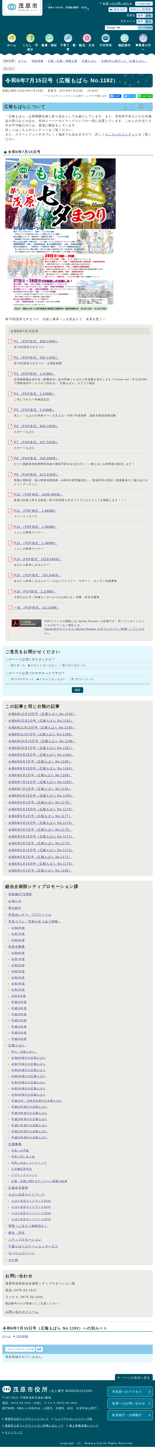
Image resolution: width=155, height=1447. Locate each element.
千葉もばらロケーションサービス (33, 1246)
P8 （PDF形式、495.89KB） (36, 458)
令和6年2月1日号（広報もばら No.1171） (40, 857)
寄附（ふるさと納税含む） (28, 1226)
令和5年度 (18, 971)
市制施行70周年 (20, 894)
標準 (140, 15)
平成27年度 (19, 1020)
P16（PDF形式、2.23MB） (35, 591)
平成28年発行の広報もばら (29, 1119)
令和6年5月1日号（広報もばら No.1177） (40, 816)
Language (144, 3)
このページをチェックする (20, 1349)
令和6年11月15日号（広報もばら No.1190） (42, 727)
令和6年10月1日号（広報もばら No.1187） (41, 748)
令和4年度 (18, 977)
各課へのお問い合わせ (117, 3)
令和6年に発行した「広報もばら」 (124, 61)
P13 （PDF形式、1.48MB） (35, 543)
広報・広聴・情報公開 (62, 61)
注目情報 (22, 1336)
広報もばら (89, 61)
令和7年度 (18, 934)
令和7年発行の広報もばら (28, 1064)
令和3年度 (18, 983)
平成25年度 (19, 1032)
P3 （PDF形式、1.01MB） (34, 373)
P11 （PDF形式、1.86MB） (35, 510)
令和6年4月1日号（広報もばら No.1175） (40, 829)
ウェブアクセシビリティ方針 (73, 1418)
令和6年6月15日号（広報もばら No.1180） (41, 795)
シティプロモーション (25, 1239)
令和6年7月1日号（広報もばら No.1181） (40, 788)
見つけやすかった (23, 679)
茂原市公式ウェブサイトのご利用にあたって (34, 1425)
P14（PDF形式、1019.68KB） (38, 559)
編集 (39, 1349)
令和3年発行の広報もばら (28, 1088)
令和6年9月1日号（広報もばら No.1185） (40, 761)
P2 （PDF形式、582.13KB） (36, 357)
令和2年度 (18, 989)
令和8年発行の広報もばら (28, 1057)
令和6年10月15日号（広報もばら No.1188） (42, 741)
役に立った (18, 665)
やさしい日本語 (141, 9)
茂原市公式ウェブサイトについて (27, 1418)
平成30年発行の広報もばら (29, 1106)
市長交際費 (16, 946)
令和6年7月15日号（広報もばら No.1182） (41, 782)
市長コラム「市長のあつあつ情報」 (35, 921)
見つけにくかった (83, 679)
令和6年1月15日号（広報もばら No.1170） (41, 863)
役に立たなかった (74, 665)
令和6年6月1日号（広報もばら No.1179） (40, 802)
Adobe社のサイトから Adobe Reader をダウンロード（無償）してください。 (94, 631)
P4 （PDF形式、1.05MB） (34, 393)
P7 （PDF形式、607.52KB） (36, 442)
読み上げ (120, 9)
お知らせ (15, 901)
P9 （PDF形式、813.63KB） (36, 474)
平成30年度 (19, 1002)
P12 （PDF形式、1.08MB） (35, 526)
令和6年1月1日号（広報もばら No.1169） (40, 870)
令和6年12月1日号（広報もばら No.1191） (41, 720)
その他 (13, 1260)
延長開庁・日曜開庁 (127, 1415)
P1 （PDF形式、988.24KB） (36, 341)
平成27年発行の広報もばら (29, 1125)
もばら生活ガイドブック (26, 1194)
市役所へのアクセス (127, 1391)
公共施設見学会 (21, 1169)
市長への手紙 (20, 1150)
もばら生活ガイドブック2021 (31, 1207)
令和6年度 (18, 940)
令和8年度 (18, 928)
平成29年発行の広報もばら (29, 1113)
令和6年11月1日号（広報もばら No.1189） (41, 734)
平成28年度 (19, 1014)
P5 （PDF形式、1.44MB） (34, 410)
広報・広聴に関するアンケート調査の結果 (39, 1181)
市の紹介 (15, 907)
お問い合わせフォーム (22, 1311)
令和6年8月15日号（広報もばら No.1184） (41, 768)
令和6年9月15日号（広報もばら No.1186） (41, 754)
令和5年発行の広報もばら (28, 1076)
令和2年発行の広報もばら (28, 1094)
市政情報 (37, 61)
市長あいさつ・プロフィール (30, 914)
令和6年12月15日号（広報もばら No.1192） (42, 714)
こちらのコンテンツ (123, 134)
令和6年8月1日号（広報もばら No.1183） (40, 775)
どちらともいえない (44, 665)
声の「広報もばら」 (24, 1051)
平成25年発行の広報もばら (29, 1137)
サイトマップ (13, 1432)
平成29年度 (19, 1008)
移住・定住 (16, 1232)
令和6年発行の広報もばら (28, 1070)
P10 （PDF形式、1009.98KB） (38, 494)
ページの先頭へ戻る (136, 1377)
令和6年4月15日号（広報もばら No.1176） (41, 823)
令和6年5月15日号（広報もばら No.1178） (41, 809)
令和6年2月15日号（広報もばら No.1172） (41, 850)
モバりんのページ (21, 1253)
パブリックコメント (24, 1175)
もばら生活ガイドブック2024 (31, 1201)
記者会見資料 (18, 1187)
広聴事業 (15, 1144)
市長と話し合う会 (23, 1156)
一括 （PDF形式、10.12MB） (37, 607)
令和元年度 (18, 996)
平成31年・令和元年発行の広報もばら (36, 1100)
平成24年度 (19, 1039)
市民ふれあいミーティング (29, 1162)
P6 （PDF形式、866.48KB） (36, 426)
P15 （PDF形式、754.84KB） (37, 575)
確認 (77, 689)
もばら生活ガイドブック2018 (31, 1213)
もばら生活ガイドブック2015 (31, 1219)
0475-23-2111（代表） (27, 1403)
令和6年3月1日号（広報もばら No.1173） (40, 843)
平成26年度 (19, 1026)
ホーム (22, 61)
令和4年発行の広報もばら (28, 1082)
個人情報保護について (84, 1425)
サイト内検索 (145, 27)
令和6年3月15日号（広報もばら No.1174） (41, 836)
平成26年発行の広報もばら (29, 1131)
